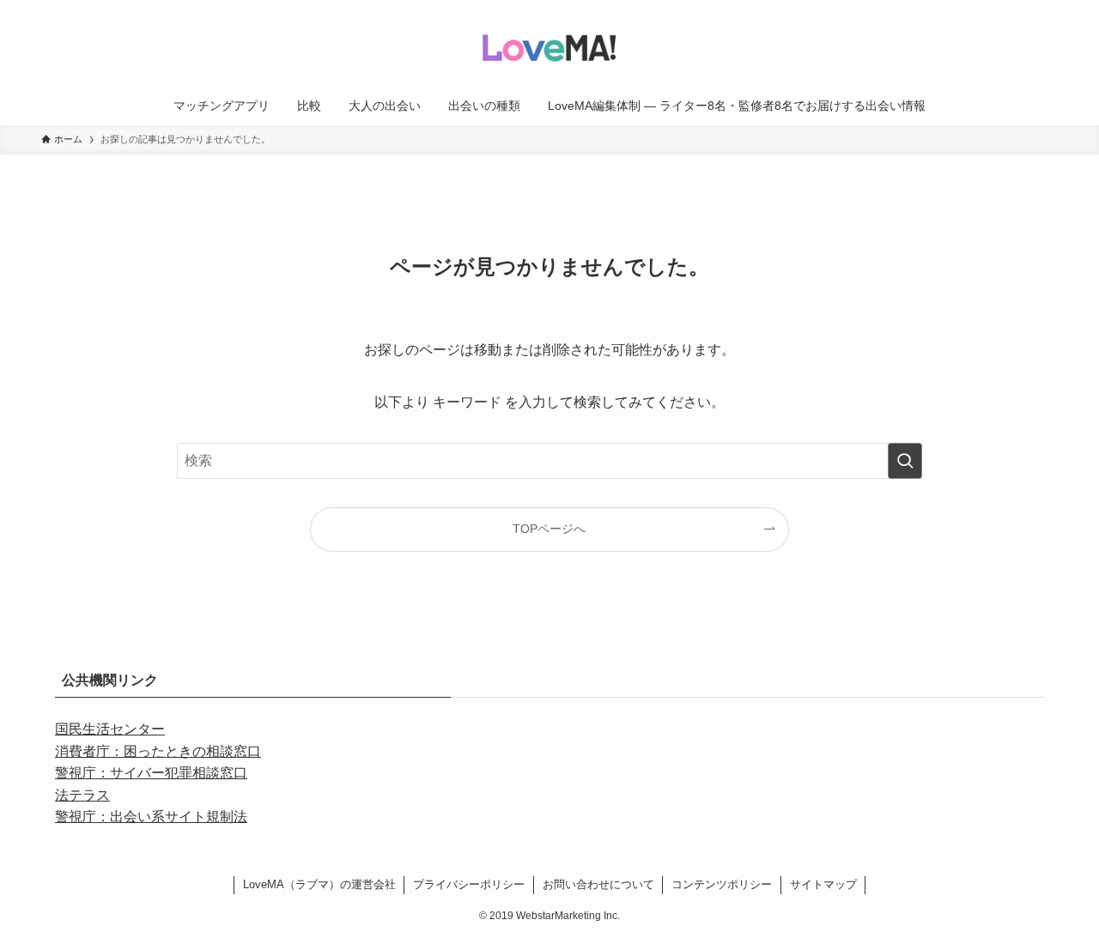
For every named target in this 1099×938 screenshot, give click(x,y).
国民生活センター (110, 729)
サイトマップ (823, 884)
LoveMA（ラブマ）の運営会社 (319, 884)
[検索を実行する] (905, 461)
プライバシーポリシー (469, 884)
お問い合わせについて (598, 884)
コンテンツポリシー (721, 884)
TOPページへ (549, 529)
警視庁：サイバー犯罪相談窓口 (151, 773)
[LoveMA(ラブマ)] (549, 46)
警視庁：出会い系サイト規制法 (151, 816)
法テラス (82, 795)
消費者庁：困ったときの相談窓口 (158, 751)
